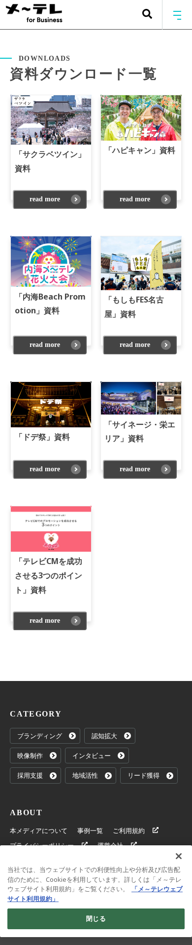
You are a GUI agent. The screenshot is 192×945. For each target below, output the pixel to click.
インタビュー (91, 755)
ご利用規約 (129, 830)
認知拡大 (104, 735)
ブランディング (39, 735)
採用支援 (30, 775)
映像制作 (30, 755)
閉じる (95, 918)
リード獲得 (144, 775)
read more (45, 199)
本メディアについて (38, 830)
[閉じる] (179, 856)
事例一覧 (90, 830)
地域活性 (85, 775)
